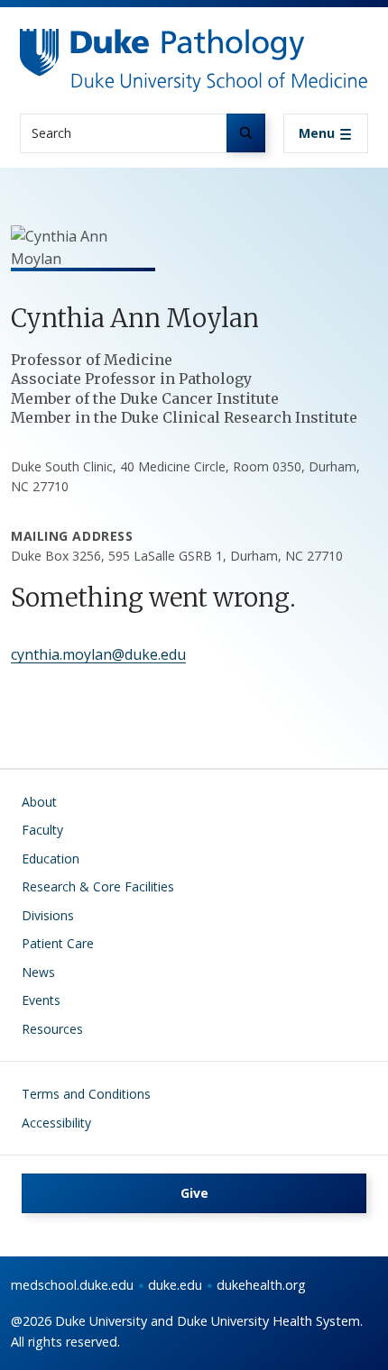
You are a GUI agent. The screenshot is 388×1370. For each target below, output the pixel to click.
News (38, 972)
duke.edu (175, 1284)
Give (194, 1192)
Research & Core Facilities (98, 886)
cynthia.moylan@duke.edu (98, 654)
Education (50, 858)
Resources (52, 1028)
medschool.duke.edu (72, 1284)
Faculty (42, 829)
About (39, 801)
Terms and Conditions (86, 1093)
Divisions (48, 915)
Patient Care (58, 943)
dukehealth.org (261, 1284)
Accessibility (56, 1122)
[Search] (245, 133)
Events (41, 1000)
